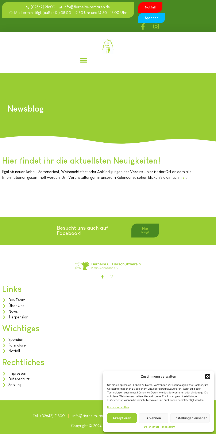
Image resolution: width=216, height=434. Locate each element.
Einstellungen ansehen (190, 418)
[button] (207, 376)
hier (183, 177)
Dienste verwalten (118, 407)
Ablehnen (153, 418)
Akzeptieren (122, 418)
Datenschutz (151, 426)
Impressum (168, 426)
